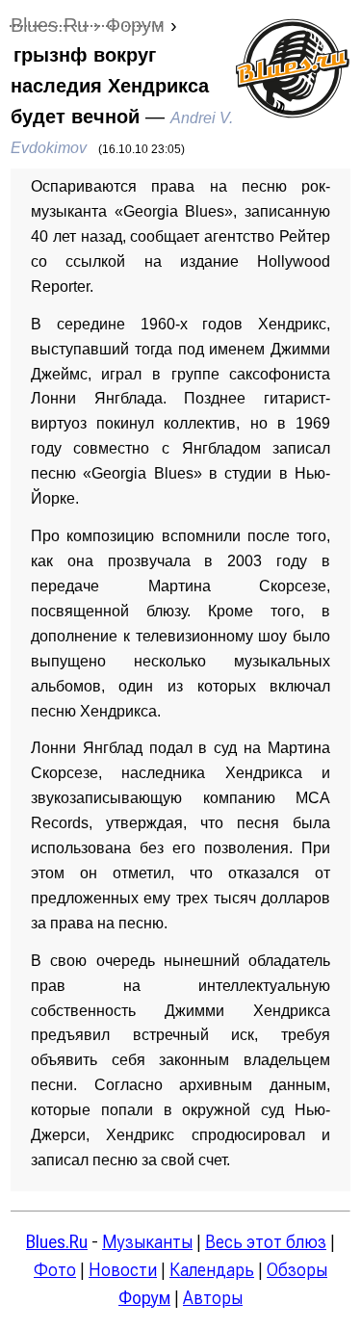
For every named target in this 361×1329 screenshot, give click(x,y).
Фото (55, 1270)
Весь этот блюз (265, 1242)
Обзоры (297, 1270)
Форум (144, 1298)
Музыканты (147, 1242)
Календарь (211, 1270)
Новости (123, 1270)
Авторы (213, 1298)
